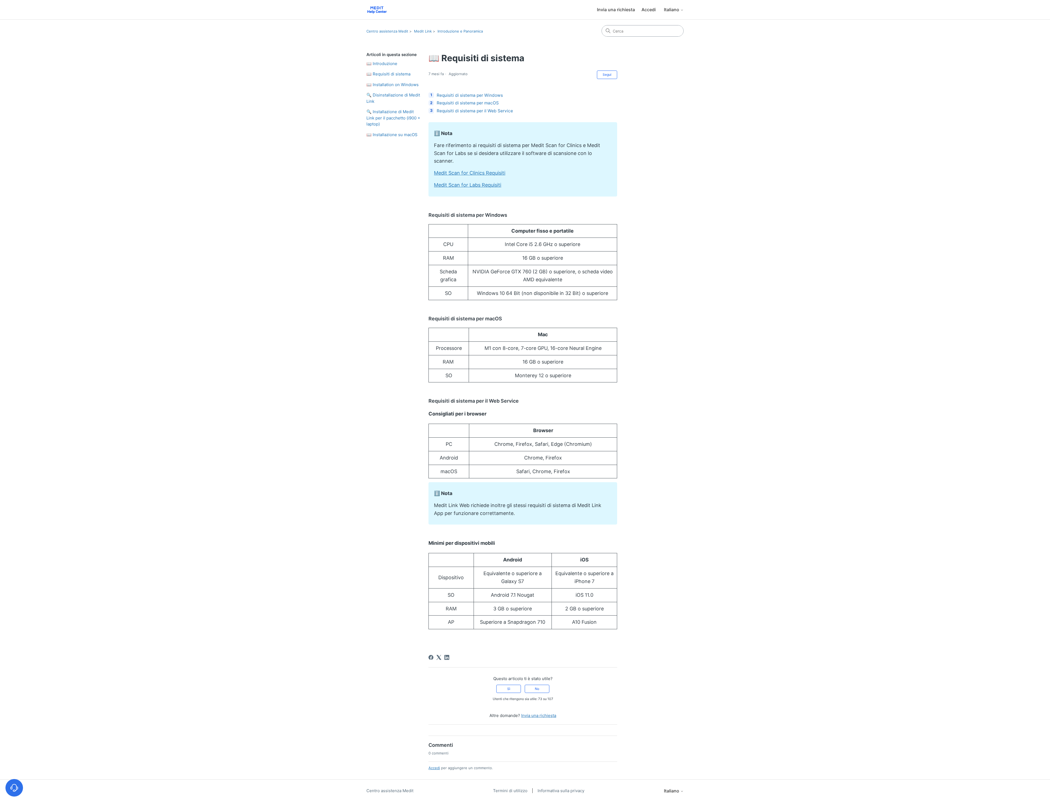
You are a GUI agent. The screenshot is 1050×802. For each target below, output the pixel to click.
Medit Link (423, 31)
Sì (508, 689)
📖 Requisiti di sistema (388, 74)
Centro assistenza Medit (387, 31)
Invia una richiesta (616, 9)
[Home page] (376, 10)
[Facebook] (430, 657)
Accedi (434, 768)
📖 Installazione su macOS (392, 134)
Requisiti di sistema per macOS (468, 103)
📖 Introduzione (381, 63)
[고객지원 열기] (14, 788)
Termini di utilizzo (511, 790)
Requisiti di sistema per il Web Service (475, 110)
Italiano (672, 9)
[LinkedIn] (446, 657)
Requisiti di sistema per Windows (470, 95)
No (537, 689)
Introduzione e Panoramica (460, 31)
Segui (607, 74)
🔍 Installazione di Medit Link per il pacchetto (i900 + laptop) (393, 118)
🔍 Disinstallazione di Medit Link (393, 98)
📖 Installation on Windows (392, 84)
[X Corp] (438, 657)
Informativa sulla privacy (561, 790)
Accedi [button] (648, 9)
